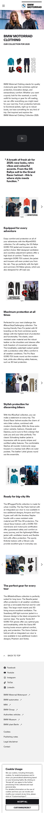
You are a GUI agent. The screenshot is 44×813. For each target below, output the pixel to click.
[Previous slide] (2, 290)
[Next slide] (41, 206)
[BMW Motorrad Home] (32, 6)
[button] (3, 5)
